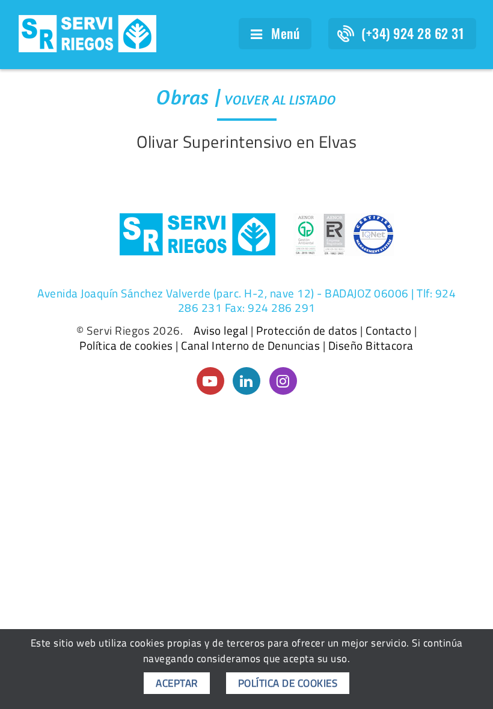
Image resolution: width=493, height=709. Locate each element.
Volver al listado (281, 99)
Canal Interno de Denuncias (250, 345)
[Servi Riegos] (87, 32)
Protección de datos (307, 330)
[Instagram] (283, 381)
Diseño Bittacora (371, 345)
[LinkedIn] (246, 381)
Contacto (388, 330)
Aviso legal (221, 330)
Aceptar (177, 683)
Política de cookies (126, 345)
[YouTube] (210, 381)
